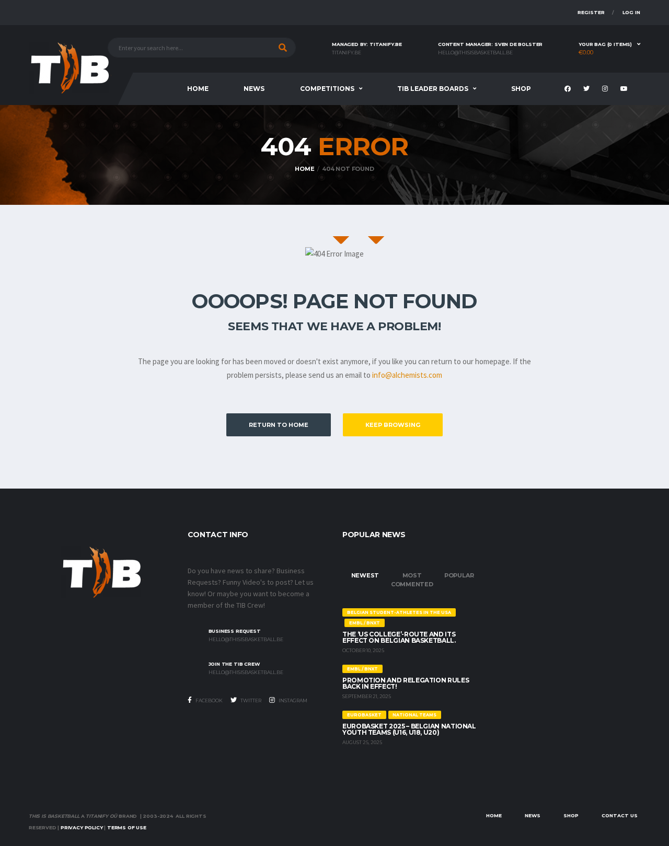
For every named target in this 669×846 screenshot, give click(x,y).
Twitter (250, 700)
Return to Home (278, 424)
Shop (521, 88)
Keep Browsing (392, 424)
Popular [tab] (459, 575)
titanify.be (346, 52)
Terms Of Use (126, 827)
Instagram (292, 700)
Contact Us (620, 815)
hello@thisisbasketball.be (475, 52)
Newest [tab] (365, 575)
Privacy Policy (81, 827)
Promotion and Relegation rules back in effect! (405, 683)
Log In (631, 12)
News (254, 88)
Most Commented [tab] (412, 580)
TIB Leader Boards (432, 88)
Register (591, 12)
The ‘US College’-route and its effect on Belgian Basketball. (399, 637)
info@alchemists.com (407, 375)
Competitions (327, 88)
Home (198, 88)
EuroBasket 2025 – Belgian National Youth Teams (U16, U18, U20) (409, 729)
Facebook (208, 700)
